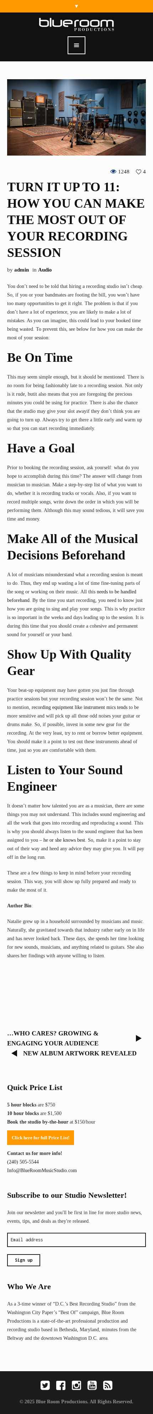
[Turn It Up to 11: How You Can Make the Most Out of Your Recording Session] (76, 117)
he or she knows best (64, 840)
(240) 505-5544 (23, 1162)
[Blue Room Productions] (76, 24)
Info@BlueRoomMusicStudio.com (42, 1170)
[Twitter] (45, 1385)
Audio (45, 270)
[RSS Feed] (107, 1385)
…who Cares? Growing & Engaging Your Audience (53, 1038)
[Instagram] (76, 1385)
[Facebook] (61, 1385)
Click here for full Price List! (40, 1137)
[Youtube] (92, 1385)
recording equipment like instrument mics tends (79, 707)
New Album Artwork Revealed (80, 1053)
